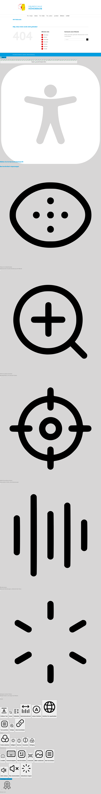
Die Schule (46, 35)
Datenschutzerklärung (31, 54)
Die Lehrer (46, 41)
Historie (45, 37)
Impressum (24, 54)
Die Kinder (46, 39)
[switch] (0, 270)
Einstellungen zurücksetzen (6, 779)
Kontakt (45, 48)
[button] (71, 15)
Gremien (45, 44)
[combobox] (39, 61)
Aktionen (46, 46)
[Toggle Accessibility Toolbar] (3, 57)
